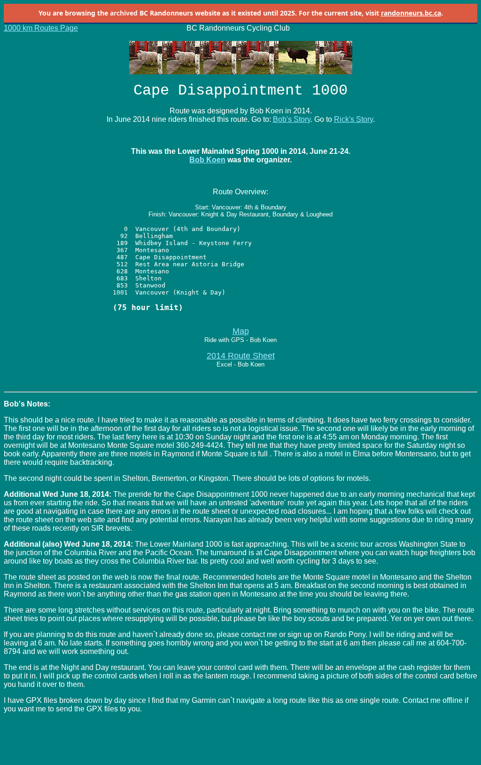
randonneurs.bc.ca (411, 12)
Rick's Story (353, 119)
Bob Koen (207, 160)
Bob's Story (291, 119)
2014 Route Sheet (241, 355)
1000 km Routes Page (41, 28)
